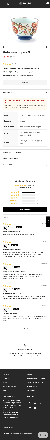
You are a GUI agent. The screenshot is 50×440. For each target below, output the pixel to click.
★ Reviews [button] (48, 222)
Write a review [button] (25, 209)
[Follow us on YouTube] (35, 408)
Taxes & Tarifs (8, 165)
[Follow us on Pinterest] (30, 408)
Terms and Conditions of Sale (36, 382)
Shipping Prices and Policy (36, 378)
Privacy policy (32, 386)
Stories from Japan (9, 386)
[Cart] (46, 4)
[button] (7, 64)
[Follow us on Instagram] (40, 402)
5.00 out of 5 (31, 185)
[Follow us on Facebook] (30, 402)
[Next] (46, 47)
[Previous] (4, 47)
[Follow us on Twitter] (35, 402)
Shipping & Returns (10, 159)
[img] (7, 224)
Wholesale (6, 382)
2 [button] (24, 328)
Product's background (12, 152)
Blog (4, 390)
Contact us (31, 390)
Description (8, 92)
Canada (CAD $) (8, 427)
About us (6, 378)
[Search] (8, 4)
